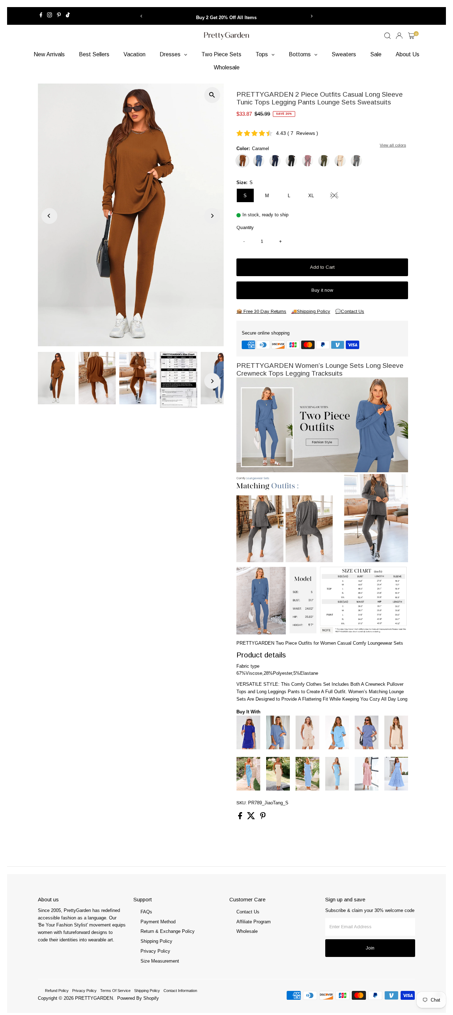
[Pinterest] (59, 15)
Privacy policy (84, 990)
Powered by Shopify (138, 998)
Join (370, 948)
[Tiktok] (67, 15)
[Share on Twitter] (252, 817)
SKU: (241, 802)
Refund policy (57, 990)
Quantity (245, 227)
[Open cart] (411, 36)
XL (311, 195)
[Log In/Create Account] (399, 36)
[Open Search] (387, 36)
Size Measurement (160, 961)
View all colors (393, 145)
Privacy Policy (155, 951)
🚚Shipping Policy (310, 311)
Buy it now (322, 290)
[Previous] (141, 16)
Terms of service (115, 990)
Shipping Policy (156, 941)
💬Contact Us (349, 311)
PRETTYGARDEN (94, 998)
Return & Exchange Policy (168, 931)
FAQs (146, 911)
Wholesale (247, 931)
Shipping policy (147, 990)
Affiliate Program (253, 921)
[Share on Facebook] (240, 817)
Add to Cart (322, 267)
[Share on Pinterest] (263, 817)
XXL (337, 196)
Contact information (180, 990)
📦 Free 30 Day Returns (261, 311)
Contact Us (247, 911)
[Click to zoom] (212, 95)
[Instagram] (49, 15)
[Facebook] (41, 15)
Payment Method (158, 921)
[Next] (312, 16)
